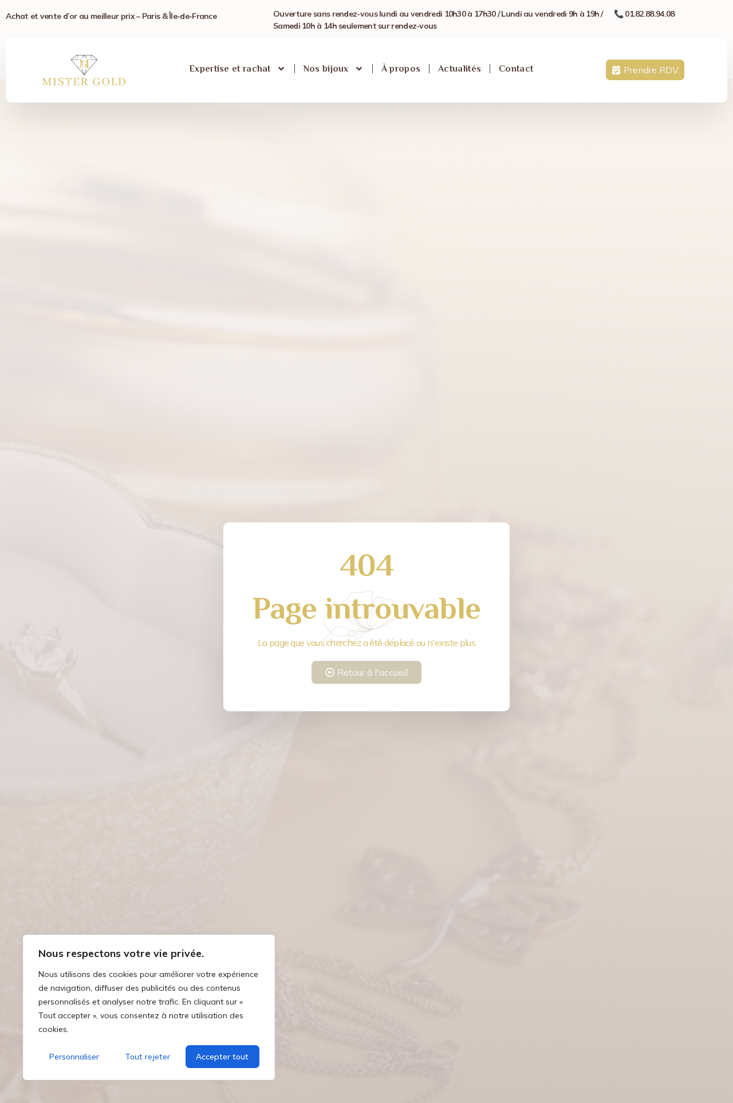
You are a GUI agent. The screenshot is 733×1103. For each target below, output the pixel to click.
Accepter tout (222, 1056)
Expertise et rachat (230, 69)
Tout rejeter (147, 1056)
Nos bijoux (326, 69)
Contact (516, 69)
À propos (400, 69)
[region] (149, 1007)
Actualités (459, 69)
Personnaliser (74, 1056)
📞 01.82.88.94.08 (644, 14)
